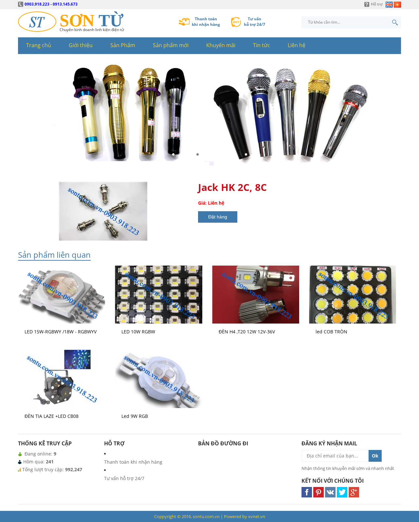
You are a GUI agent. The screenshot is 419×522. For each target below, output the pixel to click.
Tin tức (261, 45)
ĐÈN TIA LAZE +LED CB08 (52, 416)
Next (394, 116)
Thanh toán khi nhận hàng (133, 462)
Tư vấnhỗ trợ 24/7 (254, 21)
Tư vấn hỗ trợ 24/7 (124, 478)
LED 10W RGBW (138, 331)
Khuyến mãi (220, 45)
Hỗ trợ (376, 4)
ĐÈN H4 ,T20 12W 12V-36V (247, 331)
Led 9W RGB (134, 416)
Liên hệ (296, 45)
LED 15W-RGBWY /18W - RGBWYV (61, 331)
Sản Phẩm (122, 45)
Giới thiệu (81, 45)
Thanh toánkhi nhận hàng (206, 21)
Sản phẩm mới (171, 45)
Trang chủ (38, 45)
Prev (25, 116)
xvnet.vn (256, 516)
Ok (375, 456)
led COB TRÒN (331, 331)
